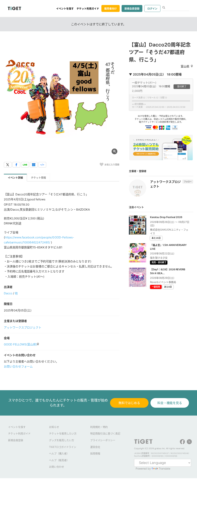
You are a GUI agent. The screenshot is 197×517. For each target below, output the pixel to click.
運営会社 (95, 446)
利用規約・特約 (99, 426)
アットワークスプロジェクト (22, 327)
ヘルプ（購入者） (59, 453)
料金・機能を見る (169, 403)
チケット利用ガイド (88, 8)
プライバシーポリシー (102, 440)
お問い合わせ (56, 466)
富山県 (185, 66)
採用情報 (95, 453)
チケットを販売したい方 (63, 433)
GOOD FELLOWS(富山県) (20, 344)
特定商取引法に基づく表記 (105, 433)
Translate (164, 468)
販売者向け (110, 8)
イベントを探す (65, 8)
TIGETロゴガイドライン (62, 446)
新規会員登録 (131, 8)
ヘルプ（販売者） (59, 460)
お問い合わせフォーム (18, 366)
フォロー (188, 181)
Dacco (8, 293)
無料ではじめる (129, 403)
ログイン (152, 8)
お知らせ (54, 426)
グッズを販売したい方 (61, 440)
